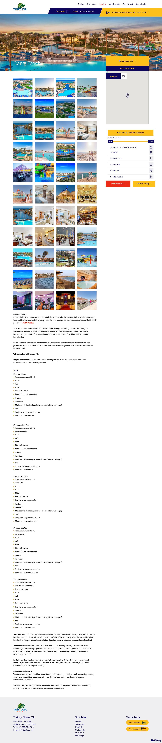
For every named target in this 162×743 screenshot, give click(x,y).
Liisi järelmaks (134, 722)
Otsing (81, 4)
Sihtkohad (91, 4)
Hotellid (102, 4)
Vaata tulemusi (117, 184)
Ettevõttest (128, 4)
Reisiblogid (141, 4)
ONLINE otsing (143, 184)
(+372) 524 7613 (27, 727)
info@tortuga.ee (87, 11)
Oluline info (114, 4)
